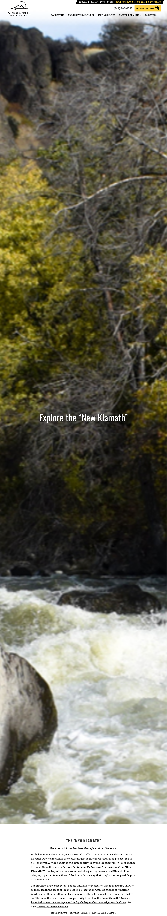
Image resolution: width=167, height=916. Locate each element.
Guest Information (130, 15)
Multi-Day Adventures (81, 15)
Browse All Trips (145, 8)
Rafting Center (106, 15)
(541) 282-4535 (123, 8)
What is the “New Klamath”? (52, 906)
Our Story (151, 15)
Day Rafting (57, 15)
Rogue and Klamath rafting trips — (120, 2)
